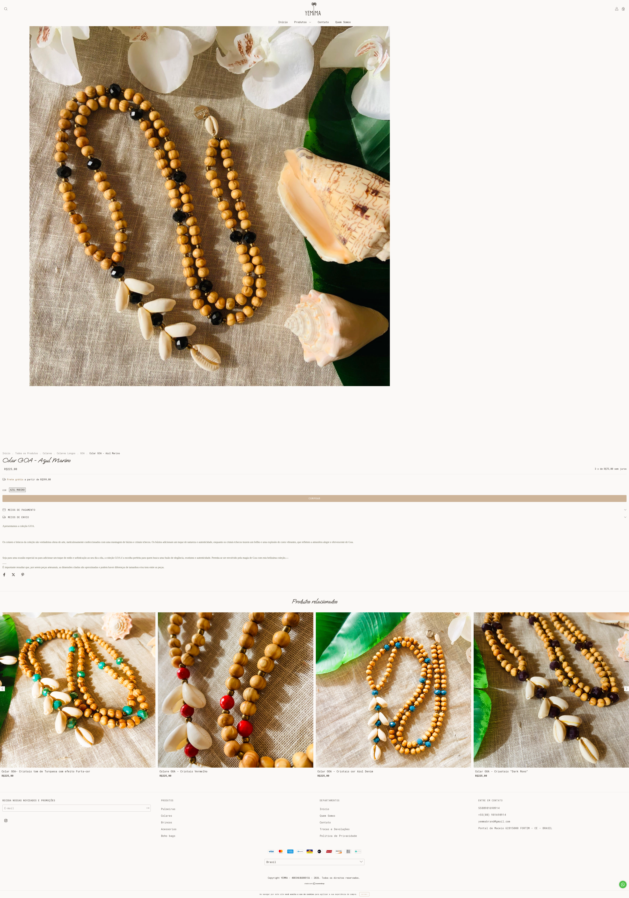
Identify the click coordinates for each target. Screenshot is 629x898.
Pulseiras (168, 809)
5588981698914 (489, 808)
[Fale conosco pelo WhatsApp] (623, 884)
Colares (47, 453)
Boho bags (168, 835)
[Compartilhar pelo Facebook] (5, 574)
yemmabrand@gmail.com (494, 821)
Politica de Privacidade (338, 835)
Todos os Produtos (26, 453)
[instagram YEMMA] (5, 820)
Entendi (364, 894)
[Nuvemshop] (314, 883)
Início (283, 22)
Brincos (166, 822)
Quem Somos (343, 22)
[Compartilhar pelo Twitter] (14, 574)
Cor (4, 490)
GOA (82, 453)
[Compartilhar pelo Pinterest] (22, 574)
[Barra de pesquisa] (5, 9)
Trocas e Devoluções (335, 829)
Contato (323, 22)
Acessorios (168, 829)
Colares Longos (66, 453)
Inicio (324, 809)
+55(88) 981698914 (492, 814)
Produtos (301, 22)
